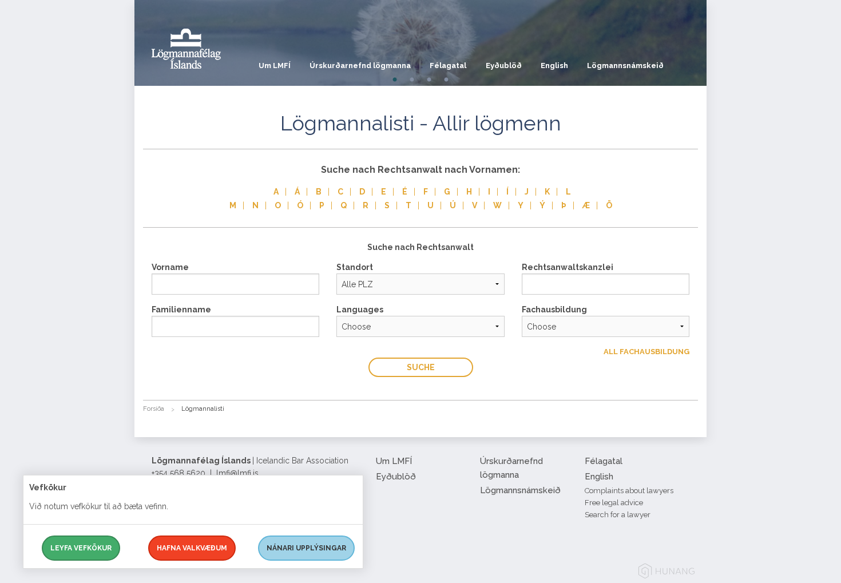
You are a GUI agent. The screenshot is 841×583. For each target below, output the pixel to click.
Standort (354, 267)
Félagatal (448, 65)
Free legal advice (614, 502)
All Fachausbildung (646, 351)
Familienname (181, 309)
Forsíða (153, 409)
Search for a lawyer (617, 514)
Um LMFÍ (275, 65)
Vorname (170, 267)
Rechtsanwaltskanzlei (567, 267)
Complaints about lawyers (629, 490)
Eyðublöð (504, 65)
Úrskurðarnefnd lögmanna (360, 65)
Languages (359, 309)
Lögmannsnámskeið (625, 65)
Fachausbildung (554, 309)
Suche (421, 367)
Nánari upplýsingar (306, 548)
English (554, 65)
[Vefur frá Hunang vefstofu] (666, 573)
